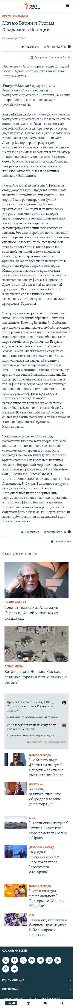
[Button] (30, 46)
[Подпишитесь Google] (5, 960)
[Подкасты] (5, 968)
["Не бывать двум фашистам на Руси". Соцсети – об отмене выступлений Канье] (15, 759)
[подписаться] (14, 968)
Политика (36, 784)
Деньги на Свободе (41, 847)
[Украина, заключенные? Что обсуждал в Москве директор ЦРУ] (15, 788)
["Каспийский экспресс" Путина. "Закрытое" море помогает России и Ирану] (15, 822)
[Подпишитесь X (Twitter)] (23, 960)
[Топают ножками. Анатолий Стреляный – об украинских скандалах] (36, 580)
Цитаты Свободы (40, 755)
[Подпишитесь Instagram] (49, 960)
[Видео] (45, 1003)
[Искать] (62, 1003)
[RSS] (57, 960)
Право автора (15, 602)
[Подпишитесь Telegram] (40, 960)
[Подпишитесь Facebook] (14, 960)
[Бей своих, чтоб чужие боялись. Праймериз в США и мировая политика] (15, 919)
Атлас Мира (13, 666)
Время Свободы (15, 16)
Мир (32, 818)
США (31, 915)
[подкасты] (28, 1003)
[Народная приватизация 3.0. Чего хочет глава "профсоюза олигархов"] (15, 851)
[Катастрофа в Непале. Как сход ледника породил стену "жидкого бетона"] (36, 644)
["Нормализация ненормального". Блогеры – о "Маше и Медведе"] (15, 890)
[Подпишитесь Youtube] (31, 960)
